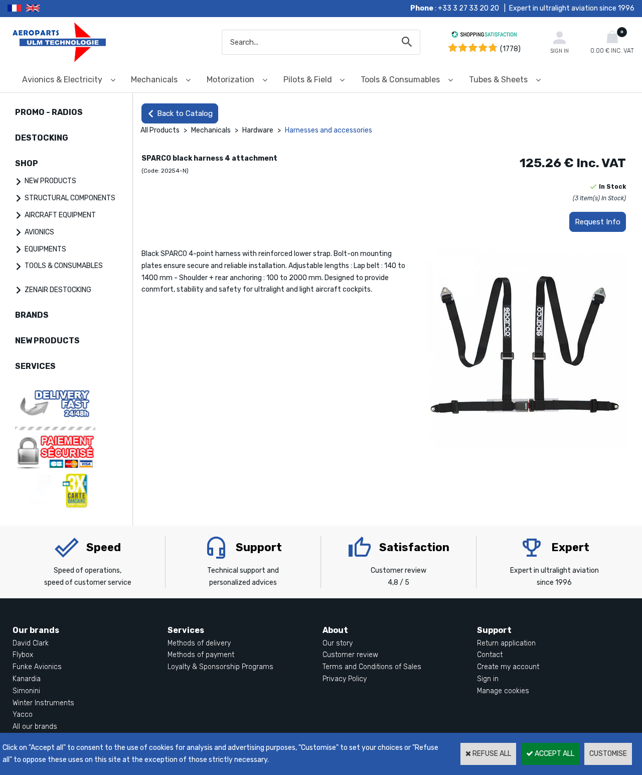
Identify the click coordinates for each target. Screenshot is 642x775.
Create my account (508, 667)
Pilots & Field (307, 79)
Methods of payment (201, 655)
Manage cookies (503, 691)
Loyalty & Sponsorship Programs (220, 667)
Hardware (257, 130)
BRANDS (32, 315)
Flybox (23, 655)
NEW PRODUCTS (50, 181)
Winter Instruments (43, 703)
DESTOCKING (41, 138)
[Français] (17, 8)
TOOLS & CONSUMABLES (64, 266)
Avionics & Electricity (62, 79)
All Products (160, 130)
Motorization (230, 79)
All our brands (35, 726)
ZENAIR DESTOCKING (58, 290)
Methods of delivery (199, 643)
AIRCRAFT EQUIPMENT (60, 215)
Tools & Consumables (400, 79)
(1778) (510, 49)
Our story (338, 643)
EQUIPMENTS (45, 249)
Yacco (23, 714)
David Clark (31, 643)
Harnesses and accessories (328, 130)
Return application (506, 643)
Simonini (26, 691)
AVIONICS (39, 232)
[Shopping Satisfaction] (484, 36)
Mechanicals (154, 79)
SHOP (26, 163)
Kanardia (27, 679)
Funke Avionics (37, 667)
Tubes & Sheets (498, 79)
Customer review (350, 655)
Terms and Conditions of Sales (372, 667)
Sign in (488, 679)
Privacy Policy (345, 679)
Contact (490, 655)
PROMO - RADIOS (49, 112)
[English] (45, 8)
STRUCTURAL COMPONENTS (70, 198)
